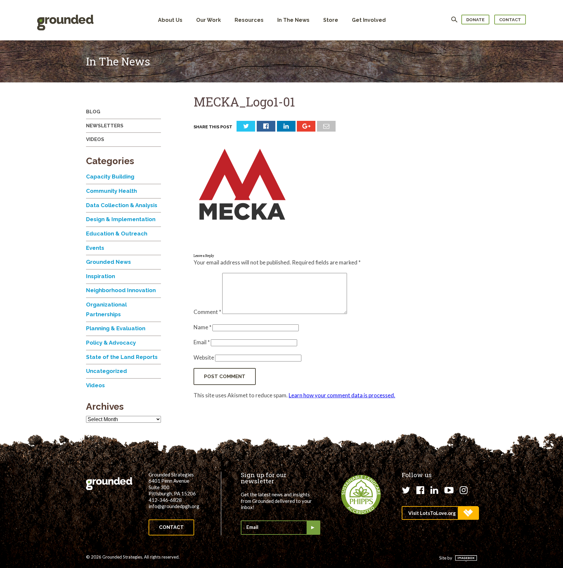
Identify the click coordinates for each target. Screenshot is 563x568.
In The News (293, 20)
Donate (475, 19)
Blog (93, 112)
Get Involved (369, 20)
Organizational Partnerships (106, 309)
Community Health (111, 191)
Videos (95, 139)
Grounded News (108, 262)
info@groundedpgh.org (174, 506)
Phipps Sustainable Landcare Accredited (361, 495)
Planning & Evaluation (115, 328)
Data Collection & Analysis (121, 205)
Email (202, 342)
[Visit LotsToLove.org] (440, 513)
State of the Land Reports (122, 357)
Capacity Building (110, 176)
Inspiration (100, 276)
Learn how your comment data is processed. (342, 395)
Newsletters (104, 126)
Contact (510, 19)
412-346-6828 (165, 500)
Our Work (208, 20)
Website (204, 357)
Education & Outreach (116, 233)
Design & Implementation (120, 219)
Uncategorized (106, 371)
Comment (207, 311)
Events (95, 248)
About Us (170, 20)
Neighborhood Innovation (121, 290)
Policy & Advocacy (111, 342)
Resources (249, 20)
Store (330, 20)
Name (202, 327)
